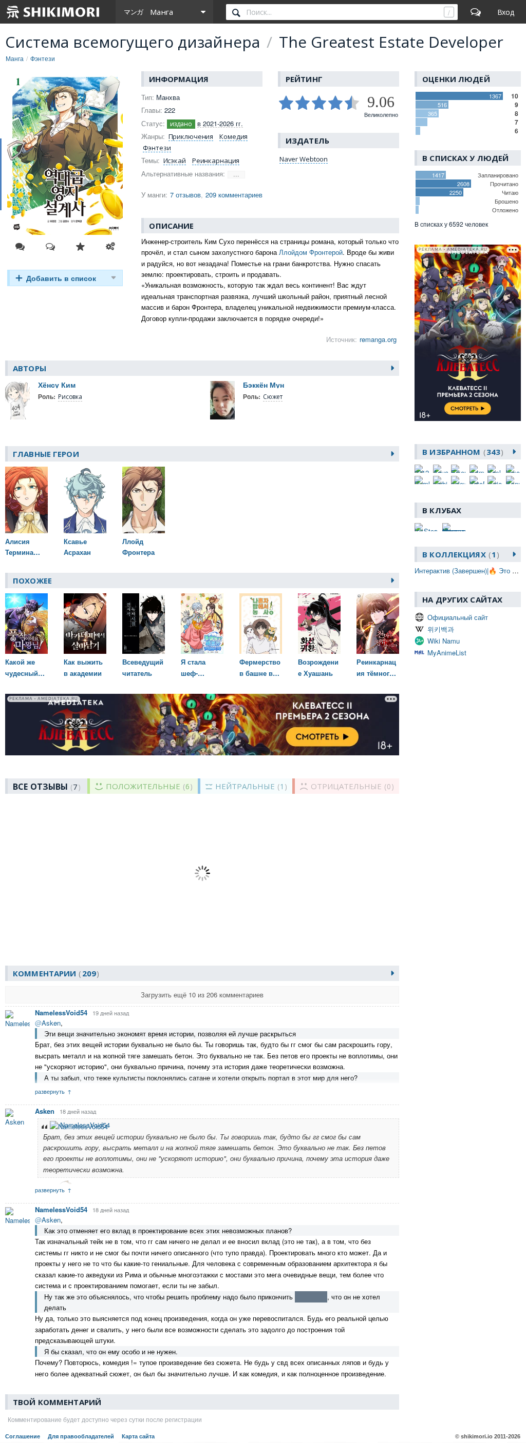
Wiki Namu (443, 641)
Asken (44, 1111)
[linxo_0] (513, 469)
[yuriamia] (494, 480)
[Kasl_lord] (494, 469)
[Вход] (506, 12)
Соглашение (22, 1436)
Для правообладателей (81, 1436)
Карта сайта (138, 1436)
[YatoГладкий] (476, 480)
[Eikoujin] (458, 469)
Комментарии (54, 973)
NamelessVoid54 (61, 1012)
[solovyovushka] (458, 480)
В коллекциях (459, 554)
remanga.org (378, 339)
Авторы (29, 368)
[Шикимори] (53, 12)
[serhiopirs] (440, 480)
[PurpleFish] (422, 480)
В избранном (461, 452)
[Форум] (476, 12)
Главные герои (46, 454)
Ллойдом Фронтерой (311, 252)
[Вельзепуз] (513, 480)
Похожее (32, 580)
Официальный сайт (457, 617)
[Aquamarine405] (440, 469)
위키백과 (440, 629)
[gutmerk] (476, 469)
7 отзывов (185, 194)
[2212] (422, 469)
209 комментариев (233, 194)
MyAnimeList (446, 652)
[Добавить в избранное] (80, 246)
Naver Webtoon (303, 159)
